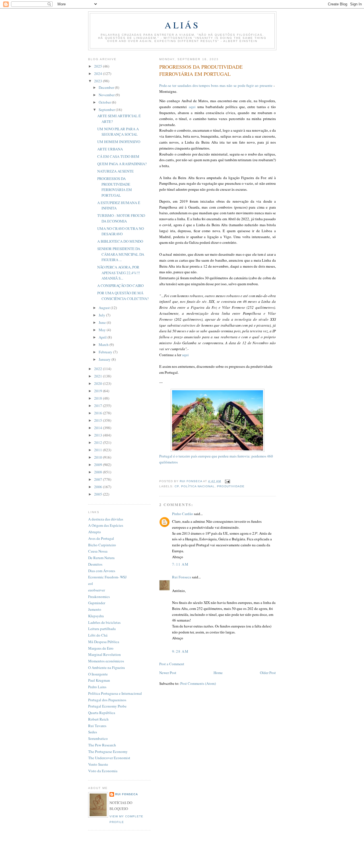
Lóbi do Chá (97, 635)
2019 (98, 390)
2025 (98, 66)
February (106, 351)
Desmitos (95, 564)
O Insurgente (98, 674)
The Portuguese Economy (108, 751)
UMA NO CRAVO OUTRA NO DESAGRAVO (120, 231)
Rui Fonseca (181, 577)
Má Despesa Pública (103, 641)
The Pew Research (102, 745)
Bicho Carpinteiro (102, 544)
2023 (98, 80)
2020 (98, 383)
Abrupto (94, 531)
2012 (98, 442)
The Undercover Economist (109, 757)
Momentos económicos (106, 661)
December (107, 87)
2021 (98, 376)
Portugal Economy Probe (107, 706)
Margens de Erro (100, 648)
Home (218, 672)
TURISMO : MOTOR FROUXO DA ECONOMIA (121, 218)
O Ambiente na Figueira (106, 667)
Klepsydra (96, 615)
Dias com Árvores (101, 570)
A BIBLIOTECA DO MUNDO (120, 241)
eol (90, 583)
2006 (98, 486)
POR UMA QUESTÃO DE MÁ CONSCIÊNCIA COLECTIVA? (123, 295)
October (105, 102)
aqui (192, 106)
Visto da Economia (102, 770)
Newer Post (167, 672)
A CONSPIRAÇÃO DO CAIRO (120, 285)
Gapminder (96, 602)
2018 (98, 398)
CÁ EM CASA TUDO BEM (118, 156)
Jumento (94, 609)
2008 (98, 472)
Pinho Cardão (182, 513)
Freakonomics (99, 596)
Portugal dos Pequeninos (107, 699)
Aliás (182, 25)
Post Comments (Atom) (198, 683)
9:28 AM (180, 651)
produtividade (230, 486)
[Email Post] (227, 481)
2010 (98, 457)
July (102, 315)
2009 (98, 464)
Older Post (268, 672)
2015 (98, 420)
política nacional (198, 486)
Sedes (92, 731)
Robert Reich (98, 719)
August (105, 307)
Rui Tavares (97, 725)
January (105, 359)
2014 (98, 427)
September (107, 109)
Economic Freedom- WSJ (107, 577)
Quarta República (101, 712)
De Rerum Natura (101, 557)
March (104, 344)
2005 (98, 494)
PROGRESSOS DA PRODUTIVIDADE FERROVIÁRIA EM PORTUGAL (114, 187)
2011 (98, 449)
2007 (98, 479)
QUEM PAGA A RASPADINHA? (122, 163)
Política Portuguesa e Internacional (115, 693)
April (103, 337)
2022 (98, 368)
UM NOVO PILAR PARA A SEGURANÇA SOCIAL (118, 131)
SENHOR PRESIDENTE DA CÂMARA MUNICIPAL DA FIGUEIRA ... (120, 254)
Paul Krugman (99, 680)
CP (177, 486)
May (103, 329)
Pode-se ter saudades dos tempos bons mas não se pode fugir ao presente (215, 85)
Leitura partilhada (102, 628)
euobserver (96, 590)
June (103, 322)
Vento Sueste (98, 764)
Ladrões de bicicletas (104, 622)
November (107, 94)
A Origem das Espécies (105, 525)
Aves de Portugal (101, 538)
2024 (98, 73)
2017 (98, 405)
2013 (98, 435)
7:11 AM (180, 564)
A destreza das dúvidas (105, 519)
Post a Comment (171, 663)
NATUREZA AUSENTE (115, 171)
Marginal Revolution (104, 654)
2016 (98, 412)
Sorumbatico (98, 738)
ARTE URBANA (110, 149)
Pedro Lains (97, 686)
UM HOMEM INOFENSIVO (118, 141)
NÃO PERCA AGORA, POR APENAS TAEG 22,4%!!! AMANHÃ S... (118, 273)
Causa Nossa (97, 551)
